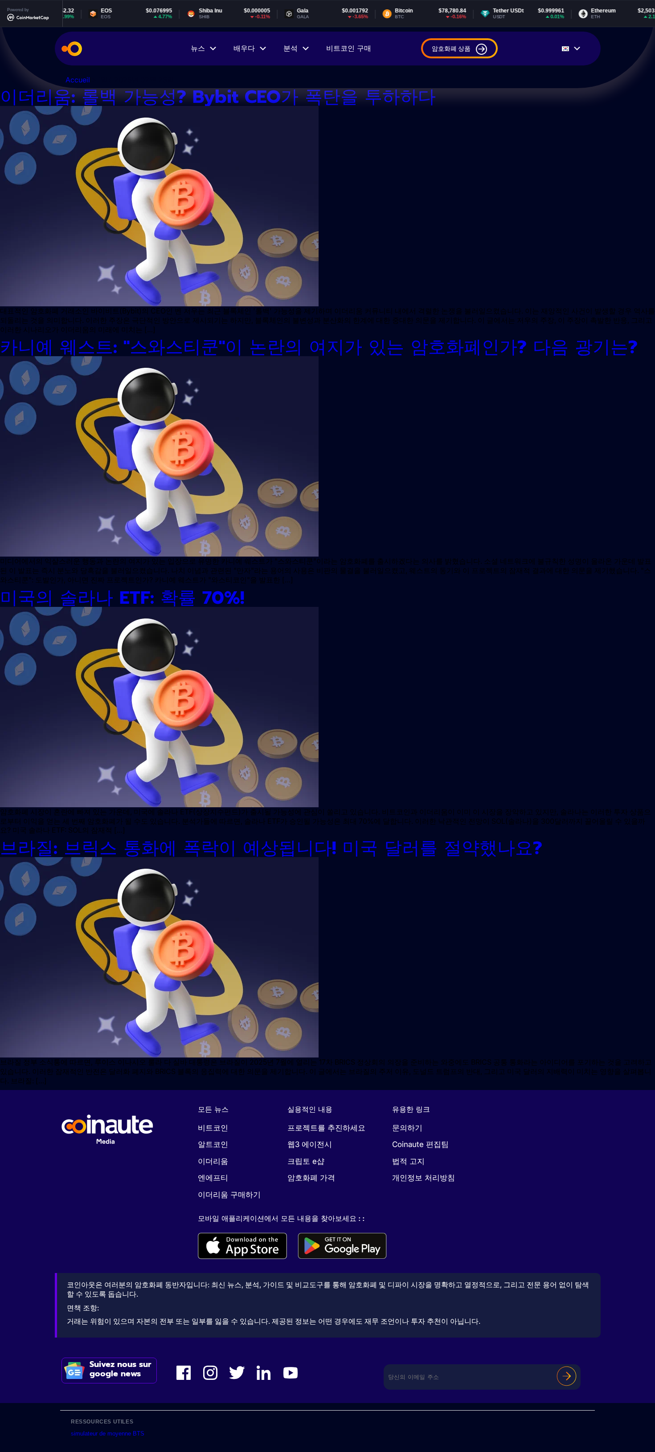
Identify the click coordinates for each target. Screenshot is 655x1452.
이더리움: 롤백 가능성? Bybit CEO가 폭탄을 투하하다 (218, 96)
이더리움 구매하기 (229, 1194)
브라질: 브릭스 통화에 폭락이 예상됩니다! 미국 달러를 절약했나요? (271, 848)
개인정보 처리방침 (423, 1177)
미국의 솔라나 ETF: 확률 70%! (122, 597)
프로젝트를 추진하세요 (326, 1127)
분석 (290, 48)
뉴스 (198, 48)
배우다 (244, 48)
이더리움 (213, 1161)
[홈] (71, 48)
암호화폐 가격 (311, 1177)
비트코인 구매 (348, 48)
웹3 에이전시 (309, 1144)
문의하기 (407, 1127)
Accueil (78, 79)
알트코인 (213, 1144)
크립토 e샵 (305, 1161)
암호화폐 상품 (451, 48)
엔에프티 (213, 1177)
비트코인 (213, 1127)
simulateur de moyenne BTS (107, 1433)
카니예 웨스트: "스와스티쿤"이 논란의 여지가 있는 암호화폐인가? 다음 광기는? (319, 347)
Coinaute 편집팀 (420, 1144)
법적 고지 (408, 1161)
